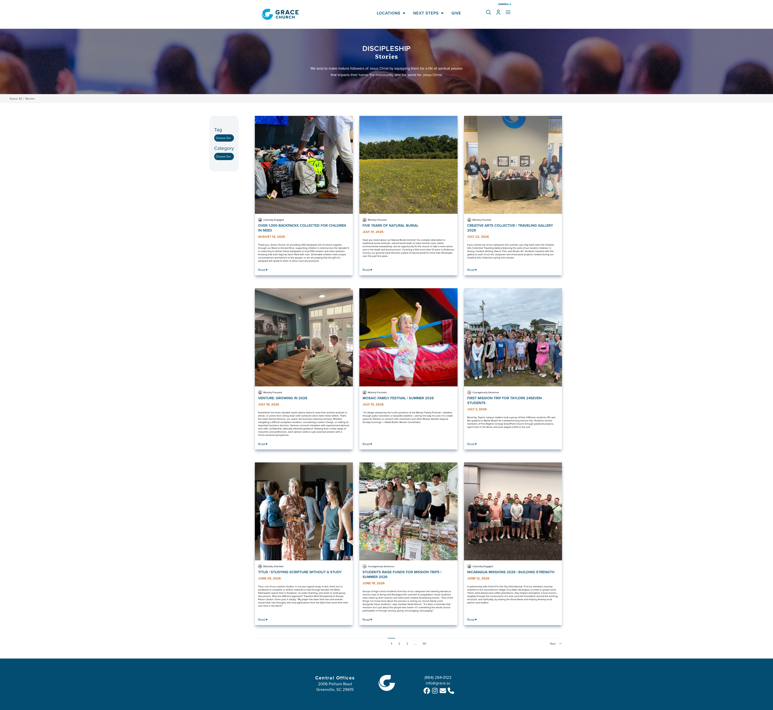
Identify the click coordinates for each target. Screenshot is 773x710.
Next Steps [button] (426, 13)
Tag (218, 129)
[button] (488, 12)
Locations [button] (388, 13)
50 (424, 644)
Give (456, 13)
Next (553, 644)
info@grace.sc (438, 683)
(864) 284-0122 (438, 677)
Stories (30, 99)
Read (261, 270)
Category (224, 148)
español (503, 4)
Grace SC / (17, 99)
